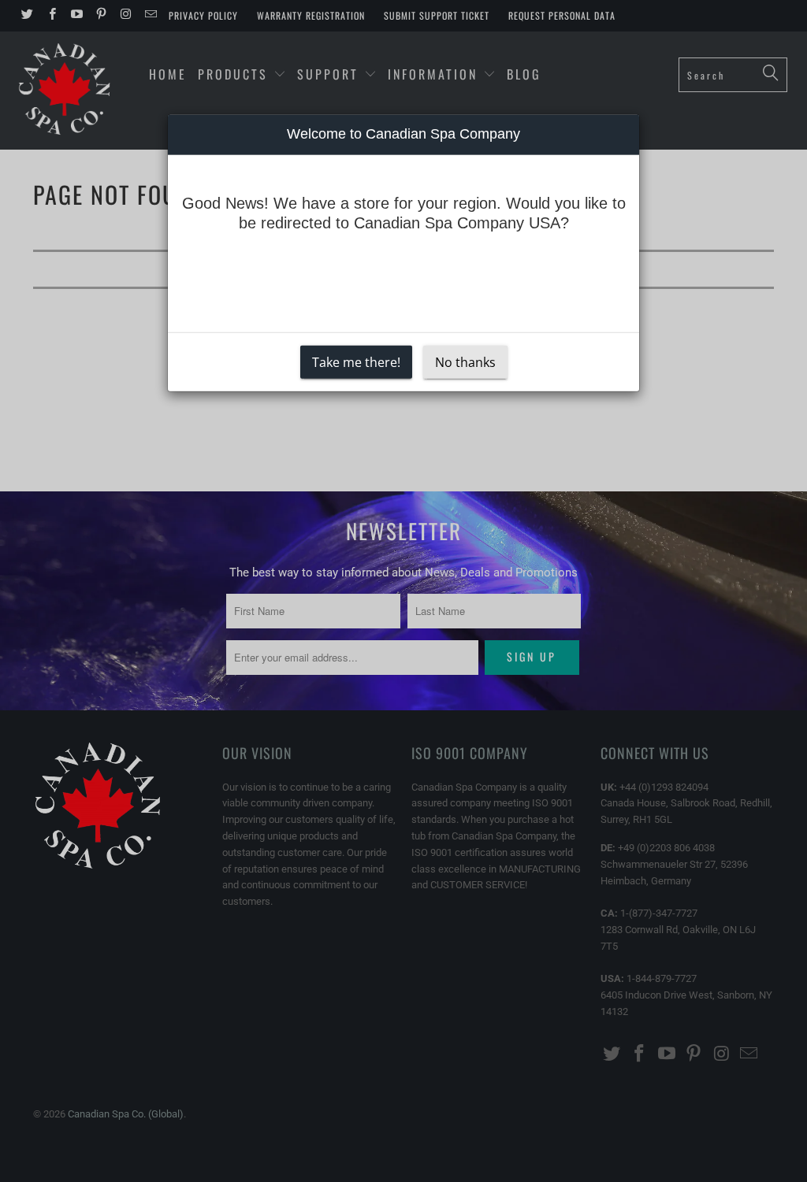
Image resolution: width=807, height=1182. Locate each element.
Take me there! (356, 362)
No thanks (465, 362)
